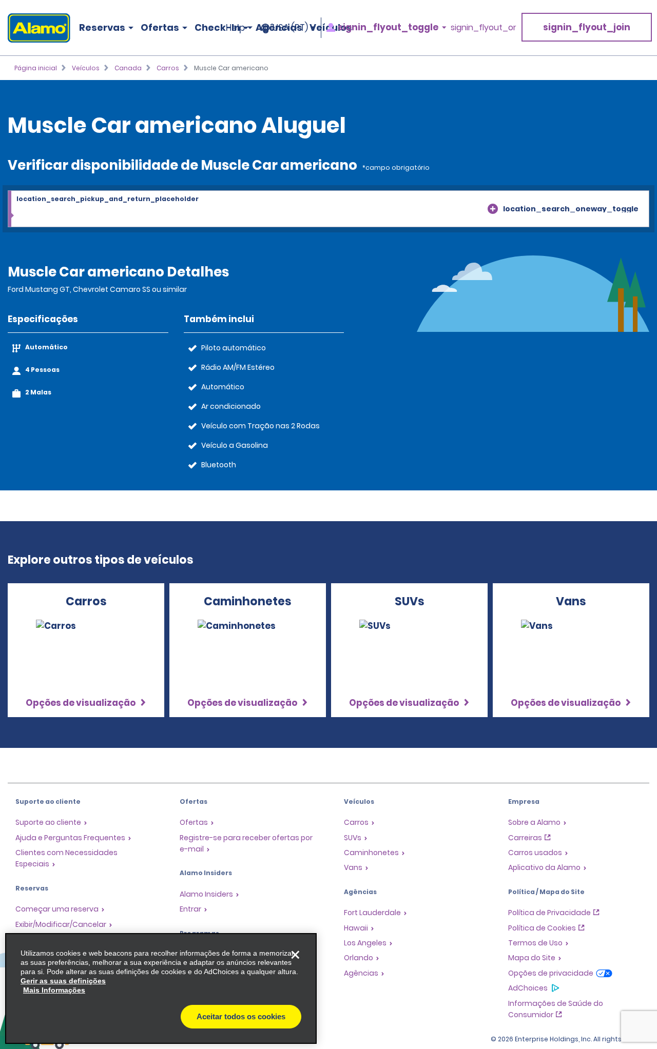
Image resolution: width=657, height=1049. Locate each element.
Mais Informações (54, 990)
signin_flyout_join (586, 27)
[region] (161, 988)
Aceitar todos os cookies (241, 1016)
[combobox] (328, 209)
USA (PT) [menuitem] (290, 28)
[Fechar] (295, 954)
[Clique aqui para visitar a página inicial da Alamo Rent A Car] (35, 28)
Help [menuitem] (235, 28)
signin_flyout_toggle (388, 27)
